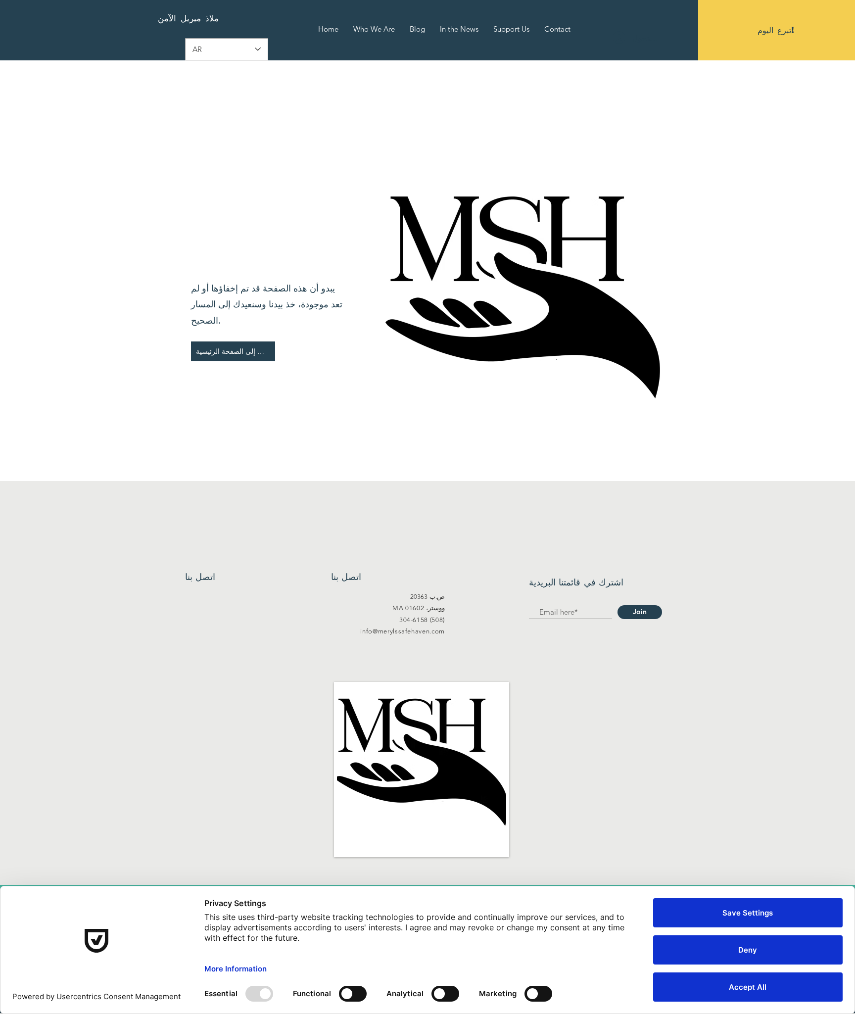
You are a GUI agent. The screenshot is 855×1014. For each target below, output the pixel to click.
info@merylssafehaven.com (402, 631)
